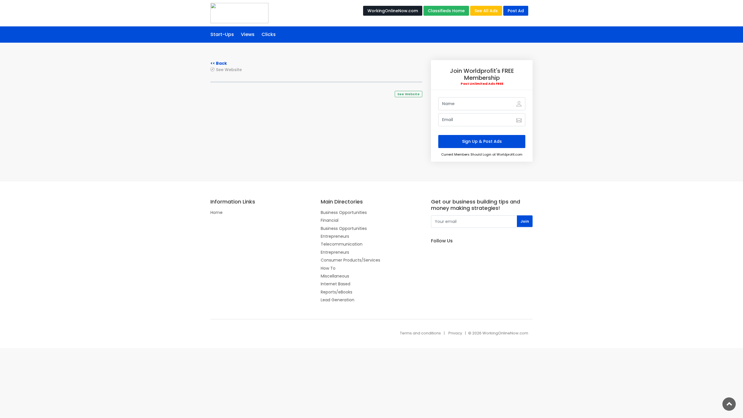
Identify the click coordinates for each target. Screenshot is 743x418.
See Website (229, 69)
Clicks (269, 34)
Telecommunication (342, 244)
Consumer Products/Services (350, 260)
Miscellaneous (335, 276)
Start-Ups (222, 34)
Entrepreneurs (335, 236)
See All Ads (486, 11)
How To (328, 268)
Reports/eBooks (336, 292)
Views (248, 34)
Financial (329, 220)
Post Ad (516, 11)
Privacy (455, 333)
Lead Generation (337, 300)
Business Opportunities (344, 212)
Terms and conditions (420, 333)
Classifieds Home (446, 11)
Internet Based (335, 284)
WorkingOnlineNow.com (392, 11)
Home (216, 212)
